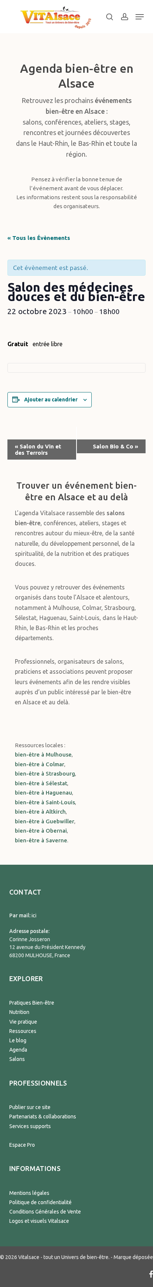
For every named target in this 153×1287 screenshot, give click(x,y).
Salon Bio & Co (115, 446)
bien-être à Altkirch (40, 811)
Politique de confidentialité (40, 1202)
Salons (17, 1059)
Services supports (30, 1126)
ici (34, 915)
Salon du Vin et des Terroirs (38, 449)
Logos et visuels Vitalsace (39, 1221)
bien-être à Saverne (41, 840)
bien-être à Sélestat (41, 783)
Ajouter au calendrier (51, 400)
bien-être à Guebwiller (44, 821)
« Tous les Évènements (38, 238)
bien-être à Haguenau (43, 792)
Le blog (17, 1040)
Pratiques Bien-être (31, 1003)
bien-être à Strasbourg (45, 773)
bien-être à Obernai (41, 830)
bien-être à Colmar (39, 764)
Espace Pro (22, 1145)
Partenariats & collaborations (42, 1117)
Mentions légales (29, 1193)
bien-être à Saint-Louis (45, 802)
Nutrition (19, 1012)
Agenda (18, 1050)
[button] (140, 17)
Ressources (22, 1031)
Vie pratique (23, 1022)
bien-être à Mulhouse (43, 754)
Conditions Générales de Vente (45, 1212)
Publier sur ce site (30, 1107)
